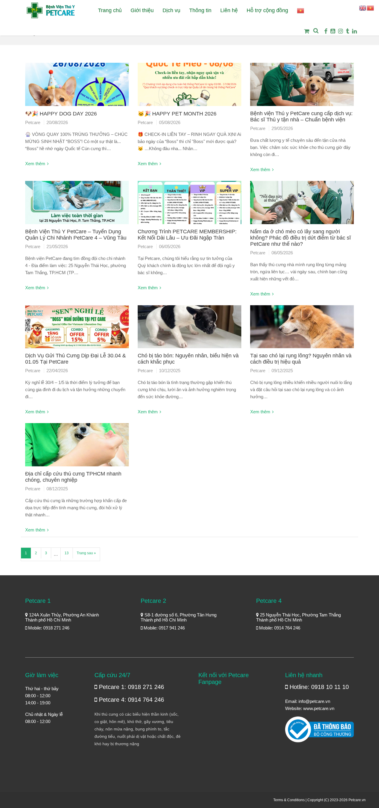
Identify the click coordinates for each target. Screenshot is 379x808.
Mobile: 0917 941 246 (163, 627)
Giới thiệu (142, 10)
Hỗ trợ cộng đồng (267, 10)
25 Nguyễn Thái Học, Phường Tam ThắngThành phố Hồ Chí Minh (298, 617)
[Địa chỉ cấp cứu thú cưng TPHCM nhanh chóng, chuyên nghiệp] (77, 447)
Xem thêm (35, 163)
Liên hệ (229, 10)
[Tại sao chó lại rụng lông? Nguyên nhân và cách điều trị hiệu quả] (302, 329)
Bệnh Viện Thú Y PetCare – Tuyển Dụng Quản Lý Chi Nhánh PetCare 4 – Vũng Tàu (75, 235)
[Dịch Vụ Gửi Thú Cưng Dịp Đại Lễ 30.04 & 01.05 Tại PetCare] (77, 329)
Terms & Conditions (289, 800)
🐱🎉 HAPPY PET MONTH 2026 (177, 114)
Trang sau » (86, 553)
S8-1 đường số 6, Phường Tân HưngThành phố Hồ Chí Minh (178, 617)
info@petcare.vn (314, 701)
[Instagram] (340, 31)
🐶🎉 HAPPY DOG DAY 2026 (61, 114)
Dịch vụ (171, 10)
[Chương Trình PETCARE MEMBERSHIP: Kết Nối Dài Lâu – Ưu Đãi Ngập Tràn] (189, 205)
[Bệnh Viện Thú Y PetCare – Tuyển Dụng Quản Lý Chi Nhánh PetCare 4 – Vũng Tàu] (77, 205)
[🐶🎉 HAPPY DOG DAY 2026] (77, 86)
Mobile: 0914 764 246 (279, 627)
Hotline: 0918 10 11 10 (318, 687)
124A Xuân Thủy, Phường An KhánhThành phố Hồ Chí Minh (62, 617)
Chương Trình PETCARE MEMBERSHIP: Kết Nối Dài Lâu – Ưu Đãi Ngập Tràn (187, 235)
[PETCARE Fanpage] (325, 31)
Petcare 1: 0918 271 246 (130, 687)
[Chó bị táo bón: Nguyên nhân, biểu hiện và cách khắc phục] (189, 329)
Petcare (32, 122)
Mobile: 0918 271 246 (48, 627)
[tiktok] (347, 31)
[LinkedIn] (354, 31)
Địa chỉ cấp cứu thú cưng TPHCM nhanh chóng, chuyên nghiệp (73, 477)
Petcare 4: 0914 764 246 (130, 699)
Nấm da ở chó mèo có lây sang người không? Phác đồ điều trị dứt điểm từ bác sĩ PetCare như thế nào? (300, 238)
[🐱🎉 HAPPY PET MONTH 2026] (189, 86)
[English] (363, 7)
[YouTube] (333, 31)
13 (67, 553)
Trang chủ (110, 10)
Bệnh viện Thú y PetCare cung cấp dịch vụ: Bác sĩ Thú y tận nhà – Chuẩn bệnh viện (301, 116)
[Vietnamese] (301, 10)
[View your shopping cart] (305, 35)
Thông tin (200, 10)
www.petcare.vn (318, 708)
